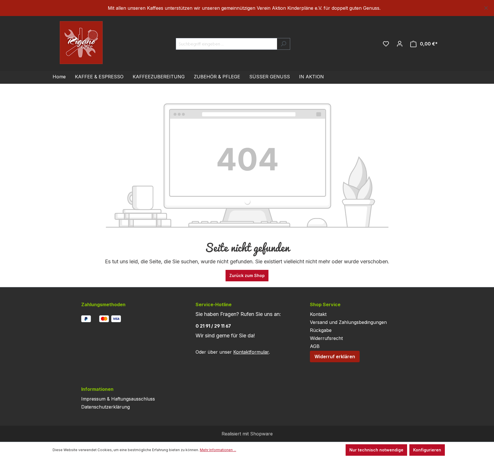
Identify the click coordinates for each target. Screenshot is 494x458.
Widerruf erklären (334, 356)
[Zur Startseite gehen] (70, 42)
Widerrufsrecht (326, 338)
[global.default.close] (486, 7)
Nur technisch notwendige (376, 449)
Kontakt (318, 314)
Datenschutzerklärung (105, 407)
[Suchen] (283, 44)
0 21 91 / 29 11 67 (213, 326)
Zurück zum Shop (247, 275)
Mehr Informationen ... (218, 450)
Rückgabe (321, 330)
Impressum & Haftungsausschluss (118, 399)
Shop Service (325, 304)
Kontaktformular (251, 352)
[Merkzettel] (386, 43)
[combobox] (226, 44)
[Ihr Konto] (400, 43)
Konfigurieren (427, 449)
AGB (315, 346)
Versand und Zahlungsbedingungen (348, 322)
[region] (247, 8)
